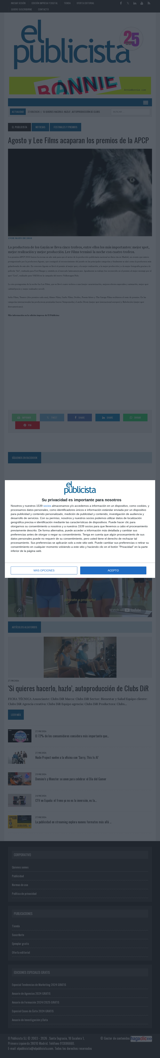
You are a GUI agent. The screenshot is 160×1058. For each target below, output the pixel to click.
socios (47, 505)
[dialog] (80, 529)
